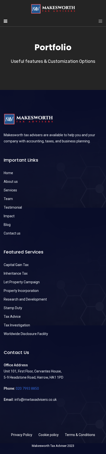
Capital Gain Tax (16, 265)
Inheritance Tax (16, 273)
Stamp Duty (13, 308)
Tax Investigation (17, 325)
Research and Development (25, 299)
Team (8, 199)
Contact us (12, 233)
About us (11, 182)
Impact (9, 216)
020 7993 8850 (27, 388)
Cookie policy (48, 435)
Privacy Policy (21, 435)
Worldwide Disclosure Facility (26, 334)
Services (10, 190)
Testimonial (13, 207)
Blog (7, 225)
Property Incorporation (21, 291)
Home (8, 173)
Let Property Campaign (22, 282)
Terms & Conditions (80, 435)
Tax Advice (12, 317)
